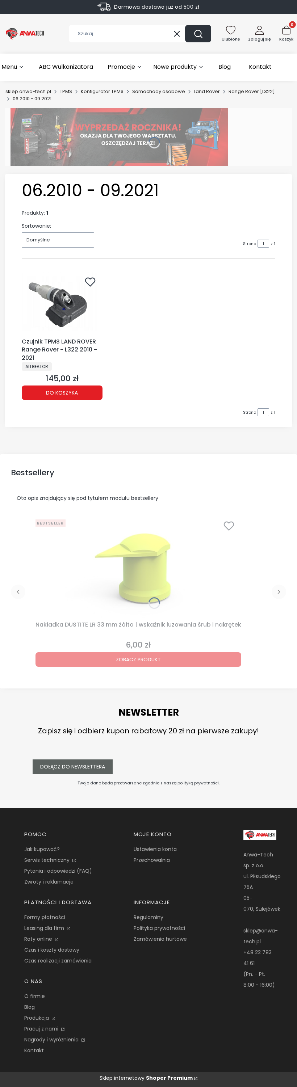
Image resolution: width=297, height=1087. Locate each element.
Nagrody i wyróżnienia (52, 1039)
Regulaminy (148, 917)
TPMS (66, 91)
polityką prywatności (198, 783)
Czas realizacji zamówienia (58, 960)
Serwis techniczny (47, 860)
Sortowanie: (36, 225)
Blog (29, 1007)
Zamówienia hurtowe (160, 939)
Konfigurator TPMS (102, 91)
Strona (249, 244)
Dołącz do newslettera (72, 766)
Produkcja (37, 1017)
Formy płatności (44, 917)
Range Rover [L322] (252, 91)
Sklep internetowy (146, 1078)
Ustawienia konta (155, 849)
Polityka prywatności (159, 928)
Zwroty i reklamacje (49, 881)
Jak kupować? (42, 849)
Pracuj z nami (42, 1028)
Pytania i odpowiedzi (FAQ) (58, 871)
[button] (198, 33)
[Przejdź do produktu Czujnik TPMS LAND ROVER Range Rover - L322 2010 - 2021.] (62, 304)
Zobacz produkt (138, 659)
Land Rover (207, 91)
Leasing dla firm (45, 928)
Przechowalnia (152, 860)
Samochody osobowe (158, 91)
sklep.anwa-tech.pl (28, 91)
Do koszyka (62, 392)
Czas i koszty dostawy (51, 949)
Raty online (39, 939)
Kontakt (34, 1050)
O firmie (34, 996)
